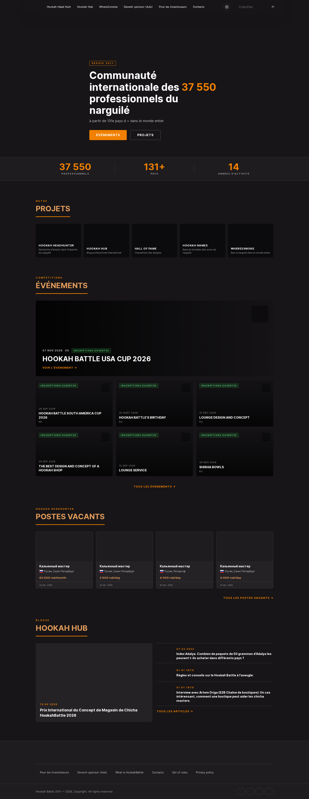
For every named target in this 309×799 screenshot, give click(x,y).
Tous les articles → (175, 711)
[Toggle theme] (227, 7)
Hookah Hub (85, 6)
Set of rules (180, 772)
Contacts (199, 6)
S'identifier (246, 7)
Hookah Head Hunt (59, 6)
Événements (108, 135)
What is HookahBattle (129, 772)
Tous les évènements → (154, 486)
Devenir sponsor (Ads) (138, 6)
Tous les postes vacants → (248, 597)
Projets (145, 135)
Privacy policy (205, 772)
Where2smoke (108, 6)
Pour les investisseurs (173, 6)
